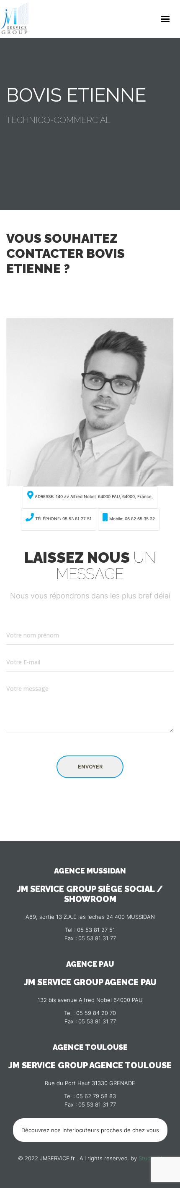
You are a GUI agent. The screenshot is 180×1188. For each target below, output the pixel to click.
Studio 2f (150, 1158)
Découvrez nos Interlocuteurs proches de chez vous (90, 1130)
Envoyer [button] (90, 767)
